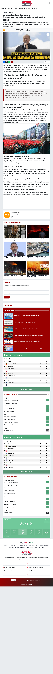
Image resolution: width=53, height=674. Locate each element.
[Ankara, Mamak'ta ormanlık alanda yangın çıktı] (38, 231)
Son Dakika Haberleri (8, 574)
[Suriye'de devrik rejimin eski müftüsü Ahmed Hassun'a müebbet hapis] (15, 231)
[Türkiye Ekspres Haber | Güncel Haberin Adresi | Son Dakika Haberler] (26, 3)
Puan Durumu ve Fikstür (9, 570)
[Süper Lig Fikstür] (48, 394)
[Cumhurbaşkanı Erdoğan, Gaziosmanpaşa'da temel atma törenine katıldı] (27, 46)
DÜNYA (28, 8)
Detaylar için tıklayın (26, 389)
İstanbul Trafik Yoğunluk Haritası (36, 567)
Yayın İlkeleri (41, 547)
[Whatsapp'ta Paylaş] (9, 62)
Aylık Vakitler (7, 536)
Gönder (7, 297)
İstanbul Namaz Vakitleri (9, 567)
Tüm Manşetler (32, 570)
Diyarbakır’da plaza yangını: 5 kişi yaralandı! (14, 275)
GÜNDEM (3, 8)
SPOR (16, 8)
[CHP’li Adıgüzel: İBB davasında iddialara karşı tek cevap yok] (15, 249)
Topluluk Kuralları (33, 547)
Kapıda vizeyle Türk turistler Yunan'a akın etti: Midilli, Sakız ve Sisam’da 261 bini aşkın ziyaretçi (37, 257)
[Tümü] (48, 305)
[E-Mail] (13, 217)
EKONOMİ (34, 8)
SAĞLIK (33, 545)
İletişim (23, 547)
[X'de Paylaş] (6, 62)
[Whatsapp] (31, 543)
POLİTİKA (10, 8)
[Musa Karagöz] (7, 215)
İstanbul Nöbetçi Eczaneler (10, 564)
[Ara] (49, 3)
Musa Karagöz (15, 214)
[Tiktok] (29, 543)
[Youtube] (26, 543)
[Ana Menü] (3, 3)
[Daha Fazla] (12, 62)
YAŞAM (37, 545)
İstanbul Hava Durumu (34, 564)
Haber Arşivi (31, 574)
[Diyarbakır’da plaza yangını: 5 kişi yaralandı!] (15, 268)
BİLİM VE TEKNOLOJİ (44, 545)
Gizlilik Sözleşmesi (17, 547)
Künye (27, 547)
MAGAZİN (22, 8)
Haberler (5, 12)
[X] (21, 543)
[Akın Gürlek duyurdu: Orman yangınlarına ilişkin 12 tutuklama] (38, 268)
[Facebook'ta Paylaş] (4, 62)
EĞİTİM (11, 547)
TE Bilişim (30, 584)
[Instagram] (24, 543)
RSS (14, 580)
